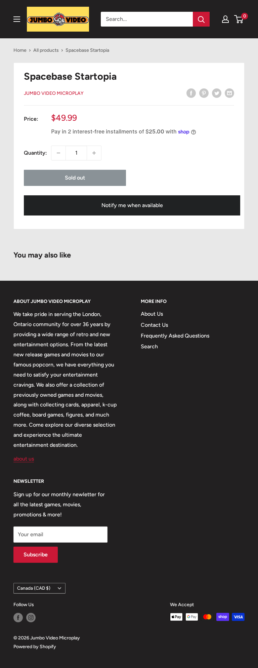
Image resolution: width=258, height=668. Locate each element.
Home (20, 50)
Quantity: (35, 153)
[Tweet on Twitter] (216, 93)
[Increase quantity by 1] (94, 153)
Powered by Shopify (34, 647)
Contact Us (154, 325)
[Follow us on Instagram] (31, 617)
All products (46, 50)
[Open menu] (16, 19)
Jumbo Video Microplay (54, 93)
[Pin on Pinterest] (204, 93)
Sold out (75, 177)
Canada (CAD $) (33, 588)
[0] (239, 19)
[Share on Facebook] (191, 93)
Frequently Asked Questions (175, 335)
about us (23, 459)
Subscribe (36, 554)
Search (149, 346)
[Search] (201, 19)
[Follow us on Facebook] (18, 617)
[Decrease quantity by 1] (58, 153)
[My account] (225, 19)
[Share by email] (229, 93)
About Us (152, 314)
